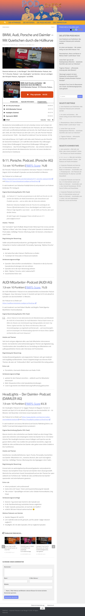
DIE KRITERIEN (28, 22)
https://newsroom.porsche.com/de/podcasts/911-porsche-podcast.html (26, 179)
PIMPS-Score (32, 165)
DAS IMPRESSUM (59, 22)
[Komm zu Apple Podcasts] (71, 30)
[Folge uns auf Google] (76, 30)
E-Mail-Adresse (34, 578)
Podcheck (5, 27)
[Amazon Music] (79, 30)
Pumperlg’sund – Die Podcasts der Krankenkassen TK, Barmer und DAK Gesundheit (70, 174)
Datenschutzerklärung (37, 605)
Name (6, 578)
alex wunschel (65, 149)
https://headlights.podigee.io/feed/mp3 (35, 419)
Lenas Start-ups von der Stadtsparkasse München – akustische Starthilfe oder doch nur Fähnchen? (70, 62)
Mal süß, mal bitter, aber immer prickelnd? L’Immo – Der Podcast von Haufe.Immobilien (70, 151)
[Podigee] (82, 30)
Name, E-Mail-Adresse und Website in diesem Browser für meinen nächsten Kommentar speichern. (25, 592)
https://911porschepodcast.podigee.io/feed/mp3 (21, 181)
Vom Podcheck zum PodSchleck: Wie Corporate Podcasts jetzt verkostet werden (70, 41)
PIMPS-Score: (33, 287)
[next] (53, 546)
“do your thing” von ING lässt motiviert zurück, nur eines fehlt (11, 548)
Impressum (50, 605)
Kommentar (7, 567)
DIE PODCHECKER (44, 22)
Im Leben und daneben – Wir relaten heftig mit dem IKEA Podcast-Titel (70, 117)
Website (6, 584)
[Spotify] (74, 30)
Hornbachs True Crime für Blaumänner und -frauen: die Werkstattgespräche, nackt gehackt (70, 86)
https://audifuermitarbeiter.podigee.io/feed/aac (18, 303)
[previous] (3, 546)
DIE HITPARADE (14, 22)
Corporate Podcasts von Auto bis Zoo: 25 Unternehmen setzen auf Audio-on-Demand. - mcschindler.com (70, 167)
